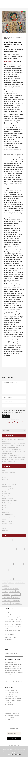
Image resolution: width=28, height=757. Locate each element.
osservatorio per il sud (8, 516)
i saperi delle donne (7, 496)
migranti (22, 570)
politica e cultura (7, 521)
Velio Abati (6, 603)
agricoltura (7, 543)
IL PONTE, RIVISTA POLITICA (11, 653)
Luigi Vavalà (13, 570)
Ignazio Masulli (8, 564)
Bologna (4, 482)
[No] (26, 751)
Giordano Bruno (6, 493)
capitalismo (7, 549)
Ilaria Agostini (18, 564)
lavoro (4, 505)
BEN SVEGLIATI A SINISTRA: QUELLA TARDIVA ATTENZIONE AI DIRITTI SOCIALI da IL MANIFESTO (13, 451)
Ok (8, 754)
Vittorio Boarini (16, 603)
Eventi (4, 491)
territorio (6, 594)
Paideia (4, 519)
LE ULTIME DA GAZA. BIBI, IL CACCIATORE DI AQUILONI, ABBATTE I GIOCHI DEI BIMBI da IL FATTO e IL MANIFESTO (13, 445)
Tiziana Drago (15, 594)
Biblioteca (5, 479)
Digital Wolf (17, 630)
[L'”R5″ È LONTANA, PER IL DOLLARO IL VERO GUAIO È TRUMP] (14, 22)
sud (18, 591)
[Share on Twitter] (7, 364)
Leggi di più (17, 754)
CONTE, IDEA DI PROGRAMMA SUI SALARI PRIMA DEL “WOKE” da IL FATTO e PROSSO (13, 715)
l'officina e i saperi (7, 503)
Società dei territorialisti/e (11, 588)
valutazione (16, 600)
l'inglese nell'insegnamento (9, 500)
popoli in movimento (8, 523)
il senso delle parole (7, 498)
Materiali (11, 37)
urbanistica (7, 600)
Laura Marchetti (17, 567)
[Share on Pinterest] (17, 364)
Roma (3, 526)
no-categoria (5, 512)
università (5, 530)
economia (6, 555)
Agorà (4, 470)
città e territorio (6, 486)
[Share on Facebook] (5, 364)
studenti (12, 591)
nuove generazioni (7, 514)
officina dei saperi (8, 576)
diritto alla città (8, 552)
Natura (5, 573)
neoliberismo (13, 573)
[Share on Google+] (10, 364)
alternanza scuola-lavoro (9, 475)
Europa (5, 558)
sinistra (4, 528)
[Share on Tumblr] (15, 364)
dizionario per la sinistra (9, 489)
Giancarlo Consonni (9, 561)
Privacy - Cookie (14, 626)
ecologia (18, 552)
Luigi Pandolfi (8, 62)
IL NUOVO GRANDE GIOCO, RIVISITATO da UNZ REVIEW (11, 691)
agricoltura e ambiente (8, 472)
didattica (20, 549)
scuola (11, 582)
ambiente (15, 543)
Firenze (12, 558)
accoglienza (17, 540)
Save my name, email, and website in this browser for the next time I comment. (13, 412)
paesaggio (18, 576)
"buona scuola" (7, 540)
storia (5, 591)
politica (17, 579)
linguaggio (5, 507)
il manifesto (7, 567)
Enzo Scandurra (16, 555)
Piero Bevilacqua (8, 579)
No (12, 754)
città (14, 549)
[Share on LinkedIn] (12, 364)
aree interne (7, 546)
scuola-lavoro (19, 582)
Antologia (5, 477)
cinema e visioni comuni (9, 484)
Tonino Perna (7, 597)
